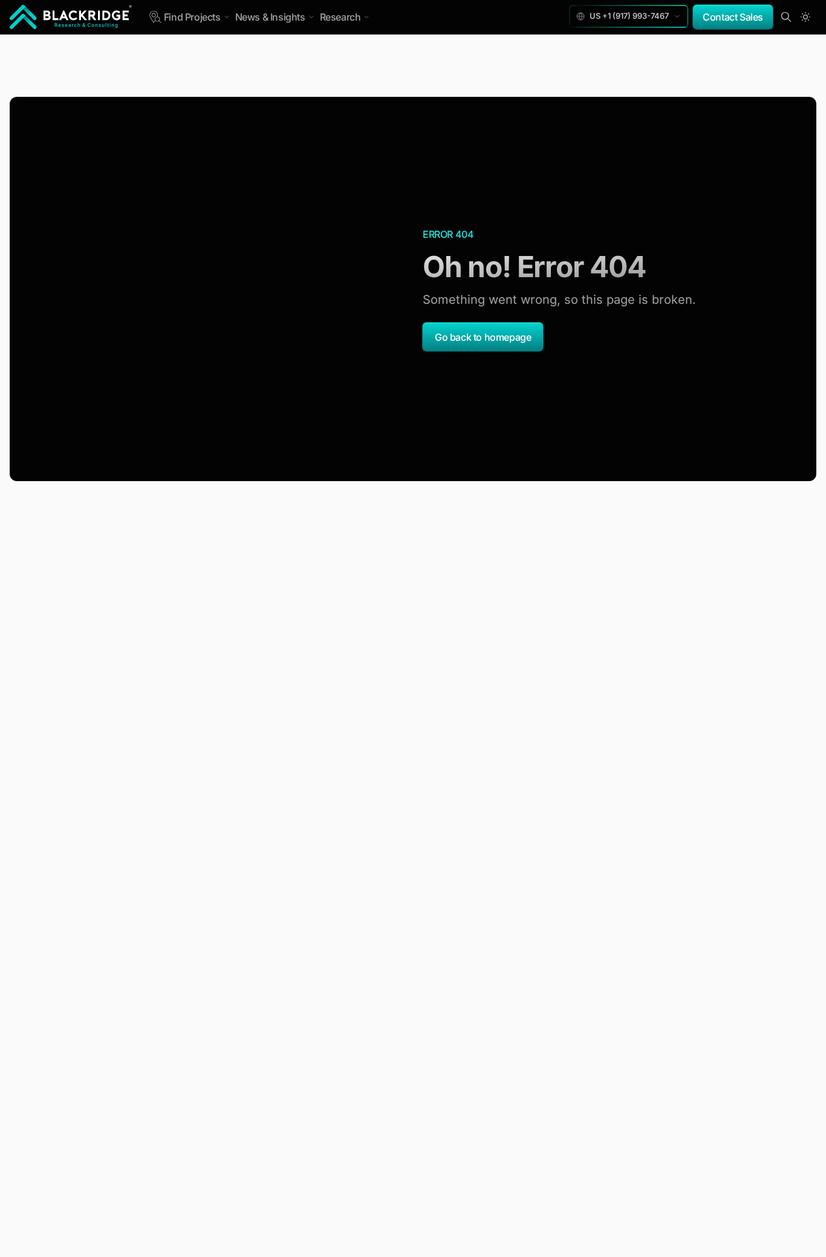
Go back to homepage (483, 337)
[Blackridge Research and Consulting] (71, 17)
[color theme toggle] (805, 17)
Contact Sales (733, 17)
